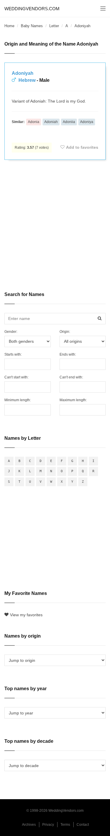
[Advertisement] (55, 221)
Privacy (48, 825)
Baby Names (32, 26)
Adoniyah (22, 73)
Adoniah (51, 122)
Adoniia (69, 122)
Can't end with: (71, 377)
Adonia (33, 122)
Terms (65, 825)
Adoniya (86, 122)
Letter (54, 26)
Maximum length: (73, 400)
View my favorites (26, 614)
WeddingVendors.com (32, 8)
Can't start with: (16, 377)
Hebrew (26, 80)
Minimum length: (17, 400)
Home (9, 26)
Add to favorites (82, 147)
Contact (83, 825)
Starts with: (13, 354)
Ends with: (68, 354)
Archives (29, 825)
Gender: (10, 332)
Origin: (65, 332)
